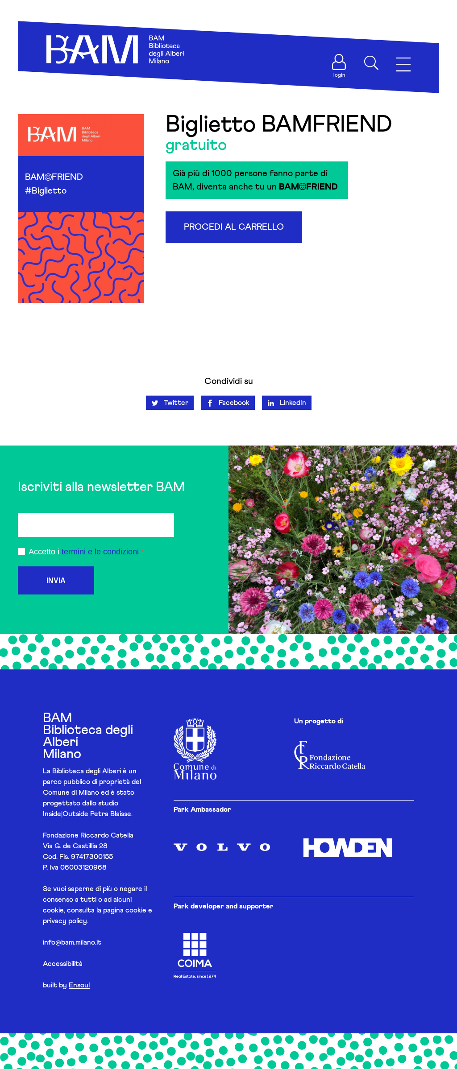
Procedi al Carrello (234, 227)
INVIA (56, 580)
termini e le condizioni (100, 551)
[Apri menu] (403, 65)
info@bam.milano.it (72, 942)
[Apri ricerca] (371, 63)
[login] (339, 62)
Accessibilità (63, 963)
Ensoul (79, 985)
